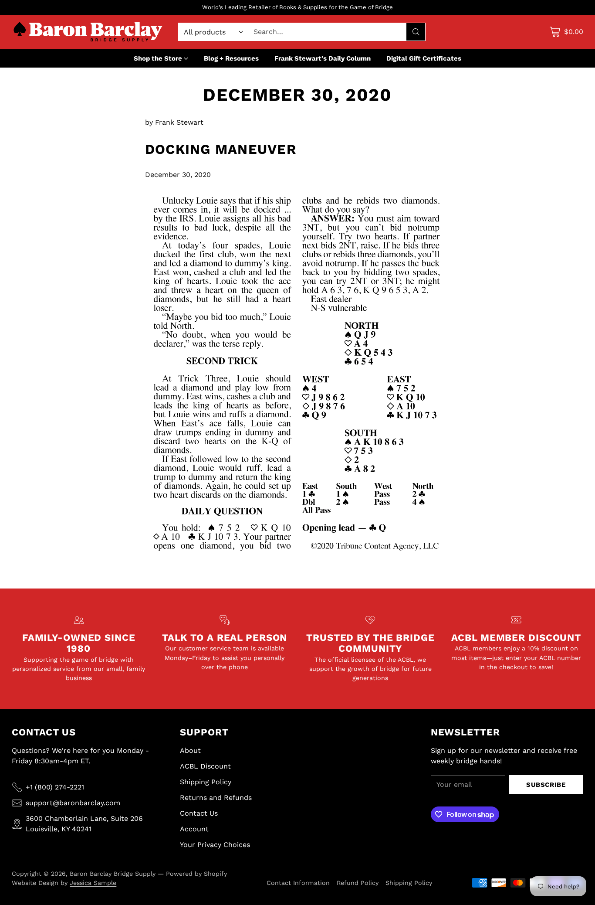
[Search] (416, 32)
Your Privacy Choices (215, 844)
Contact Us (199, 813)
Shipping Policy (205, 782)
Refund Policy (358, 882)
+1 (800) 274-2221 (55, 787)
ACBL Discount (205, 766)
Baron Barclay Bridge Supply (113, 873)
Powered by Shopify (196, 873)
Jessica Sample (93, 882)
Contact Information (298, 882)
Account (194, 829)
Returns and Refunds (216, 797)
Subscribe (545, 785)
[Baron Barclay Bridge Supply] (88, 32)
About (190, 750)
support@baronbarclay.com (73, 803)
